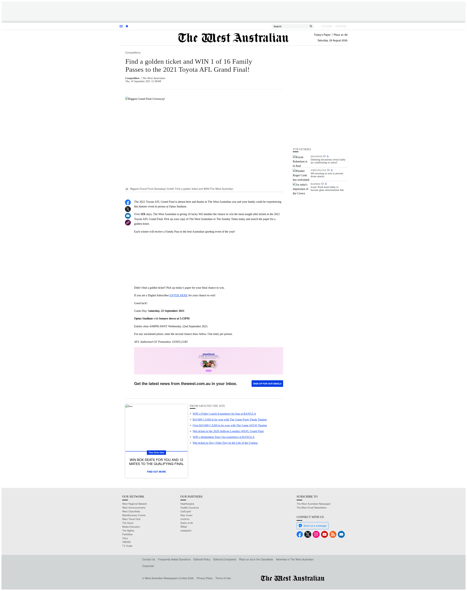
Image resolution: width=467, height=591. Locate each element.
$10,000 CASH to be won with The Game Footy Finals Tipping (230, 419)
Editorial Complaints (224, 559)
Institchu (185, 519)
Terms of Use (223, 578)
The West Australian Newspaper (314, 503)
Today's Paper (322, 34)
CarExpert (185, 511)
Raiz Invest (186, 515)
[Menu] (121, 26)
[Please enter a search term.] (311, 26)
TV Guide (127, 545)
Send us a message (315, 525)
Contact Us (148, 559)
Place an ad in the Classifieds (256, 559)
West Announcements (134, 507)
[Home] (127, 26)
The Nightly (128, 530)
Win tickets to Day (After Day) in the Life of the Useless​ (225, 442)
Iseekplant (185, 530)
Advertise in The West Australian (295, 559)
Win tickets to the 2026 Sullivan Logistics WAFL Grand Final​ (228, 431)
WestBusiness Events (134, 515)
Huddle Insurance (189, 507)
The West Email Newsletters (312, 507)
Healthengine (187, 503)
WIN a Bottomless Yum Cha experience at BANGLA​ (224, 437)
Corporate (148, 566)
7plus (125, 538)
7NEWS (126, 542)
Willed (183, 526)
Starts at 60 (186, 523)
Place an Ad (341, 34)
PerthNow (127, 534)
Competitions (132, 52)
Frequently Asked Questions (174, 559)
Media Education (131, 526)
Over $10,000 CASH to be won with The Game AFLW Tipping (230, 425)
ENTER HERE (178, 295)
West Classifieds (131, 511)
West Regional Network (134, 503)
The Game (127, 523)
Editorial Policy (202, 559)
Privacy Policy (205, 578)
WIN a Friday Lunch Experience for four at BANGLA (224, 413)
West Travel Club (131, 519)
